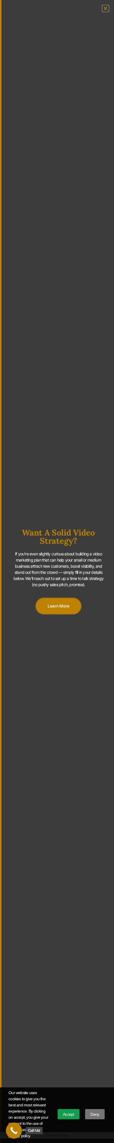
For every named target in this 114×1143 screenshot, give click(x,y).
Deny (94, 1114)
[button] (105, 8)
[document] (57, 571)
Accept (68, 1114)
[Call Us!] (14, 1131)
